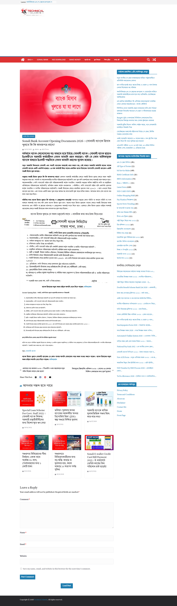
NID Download (59, 59)
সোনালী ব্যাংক (31, 351)
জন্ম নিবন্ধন (97, 59)
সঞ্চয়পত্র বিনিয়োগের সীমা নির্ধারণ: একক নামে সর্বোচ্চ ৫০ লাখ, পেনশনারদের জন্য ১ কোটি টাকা (34, 460)
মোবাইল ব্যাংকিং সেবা (124, 246)
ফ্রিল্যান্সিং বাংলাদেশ (124, 229)
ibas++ (30, 59)
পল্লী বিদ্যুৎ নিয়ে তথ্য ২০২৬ (126, 221)
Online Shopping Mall (125, 196)
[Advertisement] (88, 38)
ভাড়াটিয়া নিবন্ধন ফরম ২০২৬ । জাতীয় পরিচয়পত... (135, 277)
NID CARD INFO (124, 191)
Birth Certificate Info (125, 175)
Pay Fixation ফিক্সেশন (125, 200)
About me (121, 399)
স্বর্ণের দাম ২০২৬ (122, 258)
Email (23, 544)
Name (23, 533)
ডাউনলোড (88, 287)
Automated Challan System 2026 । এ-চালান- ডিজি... (137, 336)
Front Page (121, 415)
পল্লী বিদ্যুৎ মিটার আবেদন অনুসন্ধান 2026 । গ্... (133, 282)
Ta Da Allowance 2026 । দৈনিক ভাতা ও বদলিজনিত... (136, 376)
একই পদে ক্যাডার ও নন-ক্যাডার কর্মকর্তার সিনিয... (134, 298)
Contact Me (121, 407)
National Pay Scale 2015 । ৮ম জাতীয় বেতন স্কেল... (135, 347)
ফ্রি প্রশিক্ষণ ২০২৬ (123, 225)
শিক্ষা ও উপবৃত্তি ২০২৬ (125, 250)
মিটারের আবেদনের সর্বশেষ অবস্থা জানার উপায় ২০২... (136, 271)
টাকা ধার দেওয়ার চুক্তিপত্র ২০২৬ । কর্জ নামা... (133, 293)
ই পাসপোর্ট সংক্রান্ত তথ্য (125, 208)
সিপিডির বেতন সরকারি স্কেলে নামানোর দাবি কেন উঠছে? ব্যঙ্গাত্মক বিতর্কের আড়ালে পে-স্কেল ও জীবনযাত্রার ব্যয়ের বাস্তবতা (137, 111)
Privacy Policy (122, 390)
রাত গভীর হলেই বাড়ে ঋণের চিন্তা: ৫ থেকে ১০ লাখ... (135, 320)
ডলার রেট (116, 59)
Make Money (75, 59)
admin (37, 149)
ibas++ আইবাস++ (123, 183)
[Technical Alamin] (23, 60)
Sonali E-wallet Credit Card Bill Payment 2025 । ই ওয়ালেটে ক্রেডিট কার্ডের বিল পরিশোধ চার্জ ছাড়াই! (99, 460)
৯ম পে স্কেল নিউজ (123, 162)
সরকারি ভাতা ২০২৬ (124, 254)
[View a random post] (154, 60)
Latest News (121, 187)
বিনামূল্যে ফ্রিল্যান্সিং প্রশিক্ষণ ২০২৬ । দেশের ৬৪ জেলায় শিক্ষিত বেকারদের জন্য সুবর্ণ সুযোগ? (91, 370)
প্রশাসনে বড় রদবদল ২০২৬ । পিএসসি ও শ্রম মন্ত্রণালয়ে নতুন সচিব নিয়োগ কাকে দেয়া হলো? (44, 370)
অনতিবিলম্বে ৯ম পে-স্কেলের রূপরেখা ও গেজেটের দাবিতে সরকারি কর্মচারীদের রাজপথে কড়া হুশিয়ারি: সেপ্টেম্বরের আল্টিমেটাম (137, 94)
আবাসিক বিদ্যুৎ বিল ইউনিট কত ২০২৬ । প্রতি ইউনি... (135, 363)
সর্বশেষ (125, 59)
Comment (25, 499)
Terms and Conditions (126, 395)
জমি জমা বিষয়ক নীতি (124, 212)
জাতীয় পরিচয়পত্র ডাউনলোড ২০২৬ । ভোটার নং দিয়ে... (136, 304)
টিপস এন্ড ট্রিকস (122, 216)
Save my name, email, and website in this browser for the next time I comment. (57, 569)
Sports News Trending (125, 204)
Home (119, 411)
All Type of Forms (124, 166)
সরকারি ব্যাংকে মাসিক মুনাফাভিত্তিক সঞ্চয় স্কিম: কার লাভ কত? (98, 413)
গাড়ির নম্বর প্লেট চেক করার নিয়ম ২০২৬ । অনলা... (134, 341)
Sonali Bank (42, 59)
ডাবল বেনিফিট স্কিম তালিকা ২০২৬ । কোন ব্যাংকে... (135, 314)
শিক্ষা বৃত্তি (107, 59)
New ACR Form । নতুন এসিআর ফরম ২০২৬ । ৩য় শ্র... (136, 357)
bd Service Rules (123, 171)
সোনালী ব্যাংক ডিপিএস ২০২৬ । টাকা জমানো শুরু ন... (136, 352)
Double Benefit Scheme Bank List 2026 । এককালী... (137, 288)
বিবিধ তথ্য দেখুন (122, 233)
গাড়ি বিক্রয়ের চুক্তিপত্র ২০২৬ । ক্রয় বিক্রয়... (132, 309)
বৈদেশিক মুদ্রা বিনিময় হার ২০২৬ (128, 237)
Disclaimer (121, 403)
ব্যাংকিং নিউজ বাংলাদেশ (28, 136)
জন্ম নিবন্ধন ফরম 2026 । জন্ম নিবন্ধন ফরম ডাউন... (135, 330)
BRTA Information (124, 179)
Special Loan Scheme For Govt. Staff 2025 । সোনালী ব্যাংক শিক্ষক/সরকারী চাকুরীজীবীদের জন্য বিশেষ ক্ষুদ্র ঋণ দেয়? (34, 416)
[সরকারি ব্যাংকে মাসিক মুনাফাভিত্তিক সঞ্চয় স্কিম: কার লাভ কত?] (99, 393)
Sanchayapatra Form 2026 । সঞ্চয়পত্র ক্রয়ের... (134, 325)
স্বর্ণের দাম (87, 59)
